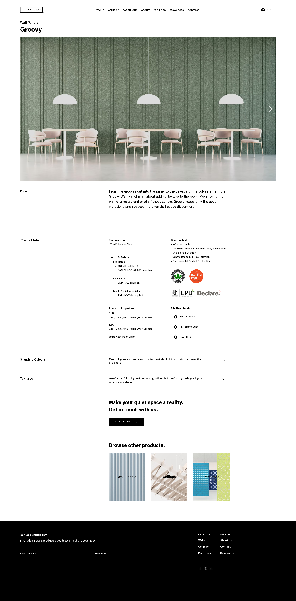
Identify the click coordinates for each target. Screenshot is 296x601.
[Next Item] (270, 109)
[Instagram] (206, 568)
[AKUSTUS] (32, 10)
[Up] (223, 360)
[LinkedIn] (211, 568)
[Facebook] (200, 568)
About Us (226, 540)
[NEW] (178, 276)
